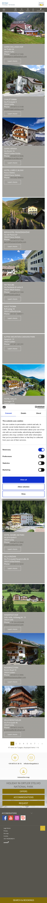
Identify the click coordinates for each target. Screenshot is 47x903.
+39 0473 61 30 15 (15, 764)
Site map (6, 833)
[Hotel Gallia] (23, 380)
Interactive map (23, 777)
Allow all (23, 480)
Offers (23, 791)
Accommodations (23, 797)
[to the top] (42, 828)
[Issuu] (23, 817)
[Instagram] (17, 817)
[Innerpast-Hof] (23, 598)
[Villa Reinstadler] (23, 701)
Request (23, 803)
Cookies (6, 836)
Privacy (6, 831)
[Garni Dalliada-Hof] (23, 28)
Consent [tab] (8, 413)
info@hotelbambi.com (13, 544)
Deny (23, 494)
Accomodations (9, 813)
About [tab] (38, 413)
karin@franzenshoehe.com (15, 242)
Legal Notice (7, 828)
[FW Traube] (23, 266)
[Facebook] (4, 817)
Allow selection (23, 487)
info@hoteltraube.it (12, 294)
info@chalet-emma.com (14, 109)
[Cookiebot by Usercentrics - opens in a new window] (34, 407)
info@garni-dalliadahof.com (15, 56)
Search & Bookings (23, 900)
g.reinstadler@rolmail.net (14, 730)
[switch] (41, 456)
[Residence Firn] (23, 649)
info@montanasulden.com (15, 677)
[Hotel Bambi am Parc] (23, 516)
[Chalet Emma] (23, 81)
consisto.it (6, 842)
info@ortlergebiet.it (31, 764)
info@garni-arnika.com (13, 158)
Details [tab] (23, 413)
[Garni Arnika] (23, 132)
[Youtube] (10, 817)
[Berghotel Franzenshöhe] (23, 213)
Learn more (12, 61)
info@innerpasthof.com (14, 624)
